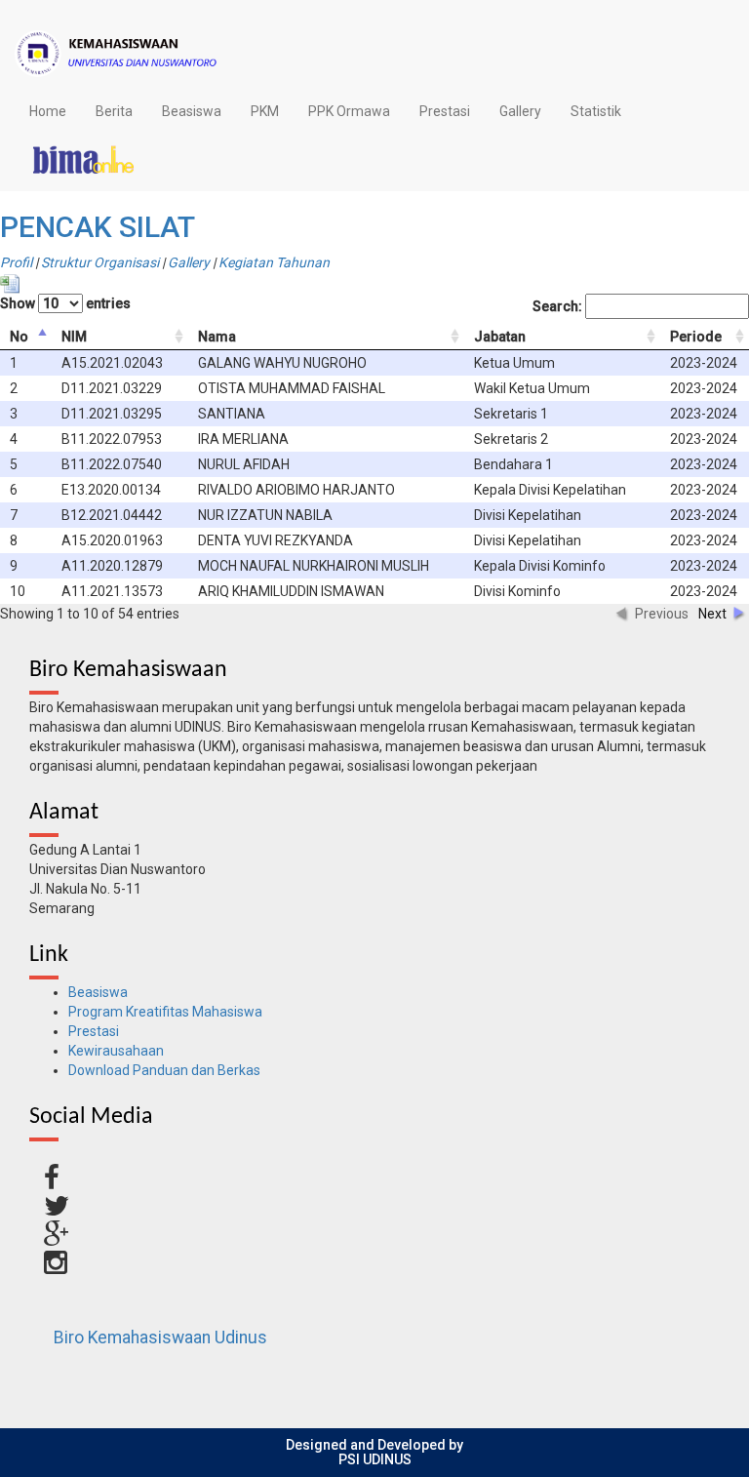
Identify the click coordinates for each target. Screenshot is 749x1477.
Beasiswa (191, 111)
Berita (114, 111)
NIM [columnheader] (74, 336)
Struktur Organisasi (100, 262)
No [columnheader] (19, 336)
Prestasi (444, 111)
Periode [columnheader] (696, 336)
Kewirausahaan (116, 1050)
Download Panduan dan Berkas (164, 1070)
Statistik (596, 111)
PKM (265, 111)
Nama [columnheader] (217, 336)
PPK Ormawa (349, 111)
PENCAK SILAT (97, 227)
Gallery (520, 111)
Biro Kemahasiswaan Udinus (160, 1337)
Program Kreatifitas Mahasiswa (165, 1011)
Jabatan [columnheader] (500, 336)
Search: (558, 306)
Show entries (65, 303)
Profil (16, 262)
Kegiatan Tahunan (274, 262)
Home (47, 111)
